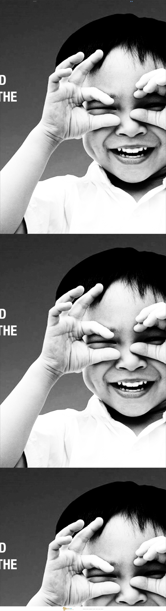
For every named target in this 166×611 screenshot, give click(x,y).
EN (34, 1)
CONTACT (102, 609)
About (97, 609)
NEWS (99, 609)
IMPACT (94, 609)
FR (33, 1)
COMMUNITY (91, 609)
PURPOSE (84, 609)
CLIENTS (87, 609)
